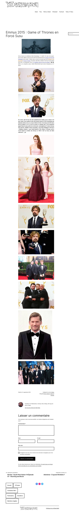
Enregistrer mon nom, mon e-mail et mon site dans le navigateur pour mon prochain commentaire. (36, 453)
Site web (20, 445)
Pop (41, 11)
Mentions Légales (12, 501)
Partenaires (10, 495)
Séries (52, 392)
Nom (19, 438)
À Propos (17, 485)
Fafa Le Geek (47, 11)
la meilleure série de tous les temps (41, 62)
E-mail (38, 438)
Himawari (54, 11)
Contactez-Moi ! (11, 490)
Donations (20, 495)
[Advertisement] (39, 22)
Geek (36, 11)
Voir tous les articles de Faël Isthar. (32, 407)
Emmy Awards (47, 393)
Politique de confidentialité (52, 508)
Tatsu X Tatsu (69, 11)
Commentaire (22, 423)
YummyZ (61, 11)
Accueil (9, 485)
